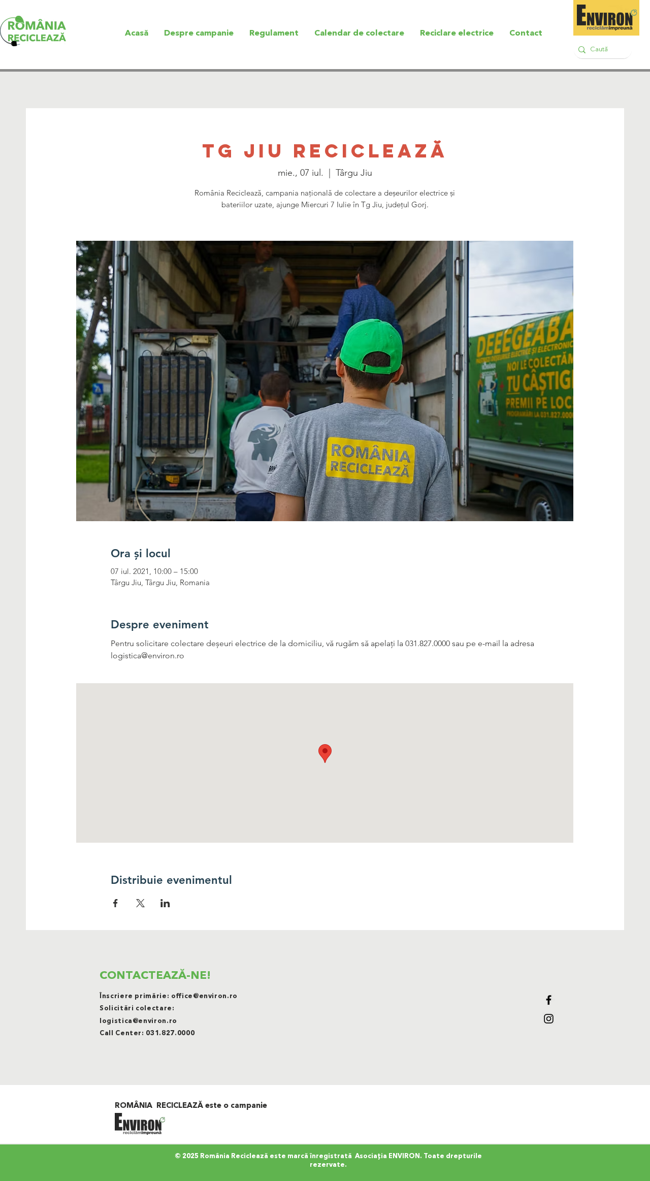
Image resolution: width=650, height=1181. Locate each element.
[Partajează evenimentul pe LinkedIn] (165, 903)
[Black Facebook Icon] (548, 1000)
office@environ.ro (204, 996)
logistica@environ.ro (138, 1021)
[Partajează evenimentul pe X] (140, 903)
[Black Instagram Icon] (548, 1018)
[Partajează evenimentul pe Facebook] (115, 903)
